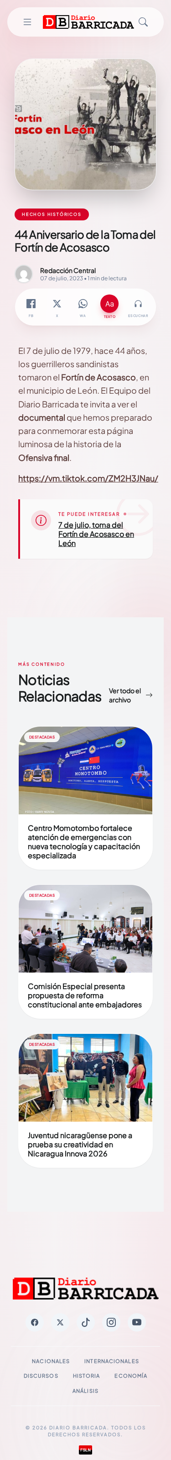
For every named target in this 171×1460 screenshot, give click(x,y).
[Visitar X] (60, 1322)
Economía (130, 1376)
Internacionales (111, 1361)
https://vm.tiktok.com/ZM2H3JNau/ (88, 478)
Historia (86, 1376)
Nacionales (51, 1361)
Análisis (85, 1391)
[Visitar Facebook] (35, 1322)
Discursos (41, 1376)
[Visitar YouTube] (137, 1322)
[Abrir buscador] (143, 22)
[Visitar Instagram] (111, 1322)
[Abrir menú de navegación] (27, 22)
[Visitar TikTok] (86, 1322)
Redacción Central (68, 270)
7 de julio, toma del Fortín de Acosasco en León (96, 534)
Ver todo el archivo (125, 695)
